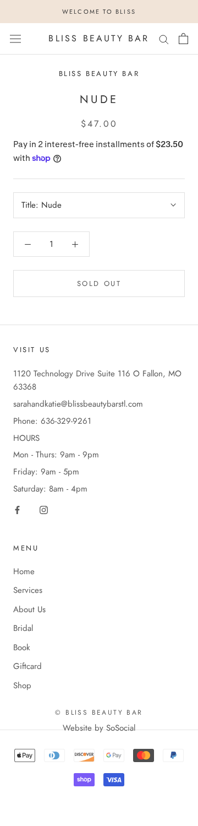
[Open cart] (183, 38)
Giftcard (27, 666)
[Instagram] (44, 509)
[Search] (164, 39)
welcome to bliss (99, 11)
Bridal (23, 628)
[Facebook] (17, 509)
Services (27, 590)
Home (24, 571)
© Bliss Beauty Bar (98, 712)
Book (21, 647)
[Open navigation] (15, 38)
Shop (22, 685)
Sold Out (99, 283)
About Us (29, 609)
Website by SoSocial (99, 728)
